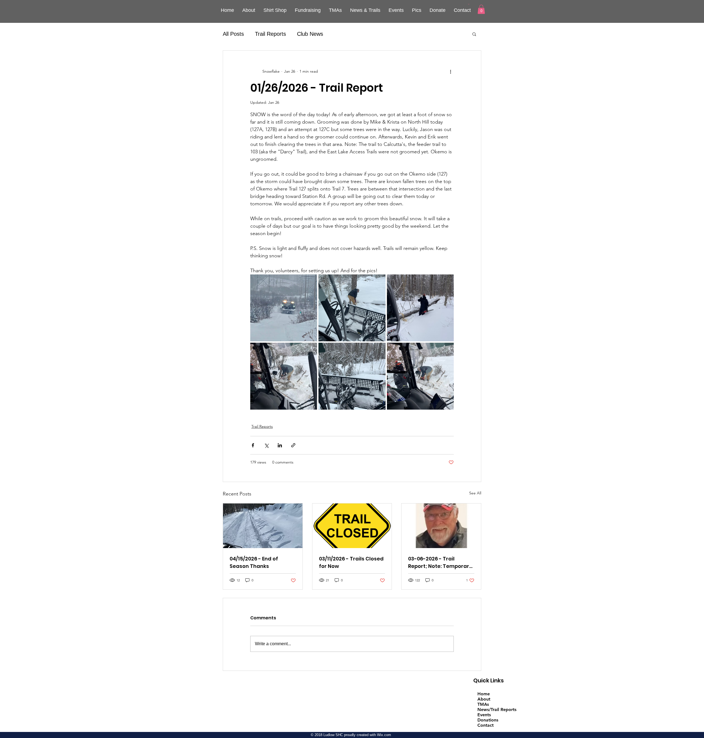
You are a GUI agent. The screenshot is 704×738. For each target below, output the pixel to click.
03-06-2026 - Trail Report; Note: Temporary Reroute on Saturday (440, 562)
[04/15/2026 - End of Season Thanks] (262, 525)
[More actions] (450, 71)
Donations (487, 720)
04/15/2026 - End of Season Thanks (254, 562)
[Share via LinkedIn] (279, 445)
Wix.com (384, 735)
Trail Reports (270, 34)
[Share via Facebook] (252, 445)
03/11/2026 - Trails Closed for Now (351, 562)
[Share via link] (293, 445)
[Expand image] (283, 307)
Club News (310, 34)
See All (475, 493)
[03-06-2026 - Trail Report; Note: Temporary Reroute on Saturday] (441, 525)
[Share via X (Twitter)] (266, 445)
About (483, 699)
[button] (468, 4)
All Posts (233, 34)
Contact (485, 725)
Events (484, 714)
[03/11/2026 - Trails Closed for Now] (352, 525)
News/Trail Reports (496, 709)
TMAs (483, 704)
